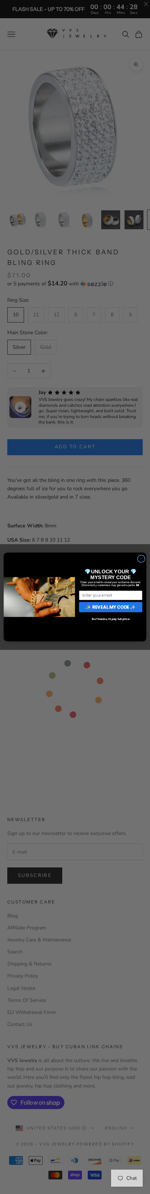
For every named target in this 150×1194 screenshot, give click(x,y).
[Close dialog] (141, 558)
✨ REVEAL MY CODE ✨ (110, 607)
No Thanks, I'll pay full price (111, 619)
